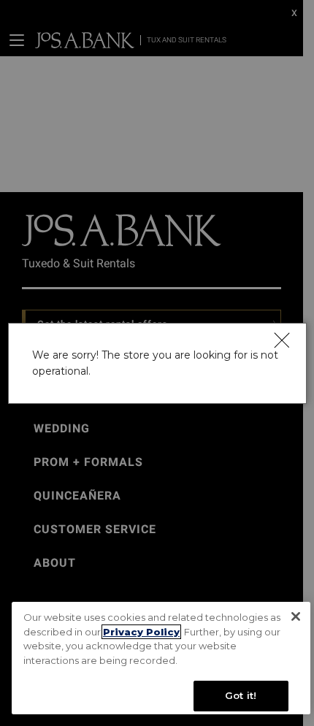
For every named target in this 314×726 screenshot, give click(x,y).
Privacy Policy (141, 632)
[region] (161, 658)
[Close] (280, 339)
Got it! (240, 695)
